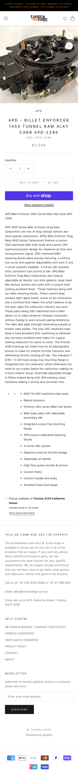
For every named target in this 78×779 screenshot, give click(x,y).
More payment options (39, 204)
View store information (22, 513)
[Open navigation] (6, 18)
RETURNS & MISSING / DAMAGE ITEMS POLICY (35, 627)
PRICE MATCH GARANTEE (21, 640)
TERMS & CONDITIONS (19, 633)
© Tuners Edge (39, 729)
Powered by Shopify (39, 735)
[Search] (65, 18)
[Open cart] (72, 18)
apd (39, 110)
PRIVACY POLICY (16, 646)
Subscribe (19, 709)
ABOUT (9, 659)
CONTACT (11, 653)
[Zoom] (69, 35)
